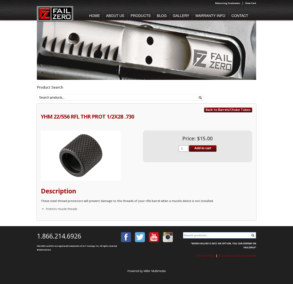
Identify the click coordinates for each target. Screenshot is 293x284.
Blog (162, 15)
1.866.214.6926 (59, 236)
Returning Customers (227, 3)
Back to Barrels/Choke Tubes (228, 110)
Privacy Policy (206, 255)
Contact (239, 15)
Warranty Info (210, 15)
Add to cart (202, 148)
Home (94, 15)
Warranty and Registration (237, 255)
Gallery (181, 15)
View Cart (250, 3)
